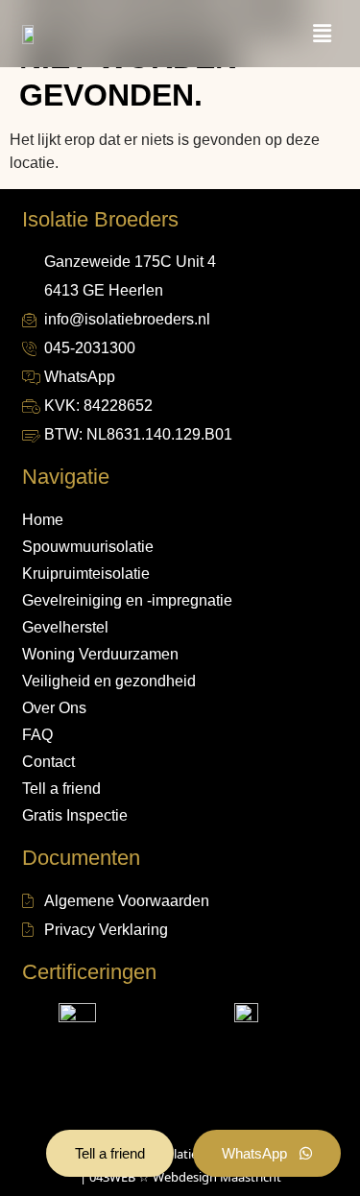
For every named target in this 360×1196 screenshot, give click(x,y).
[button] (321, 33)
